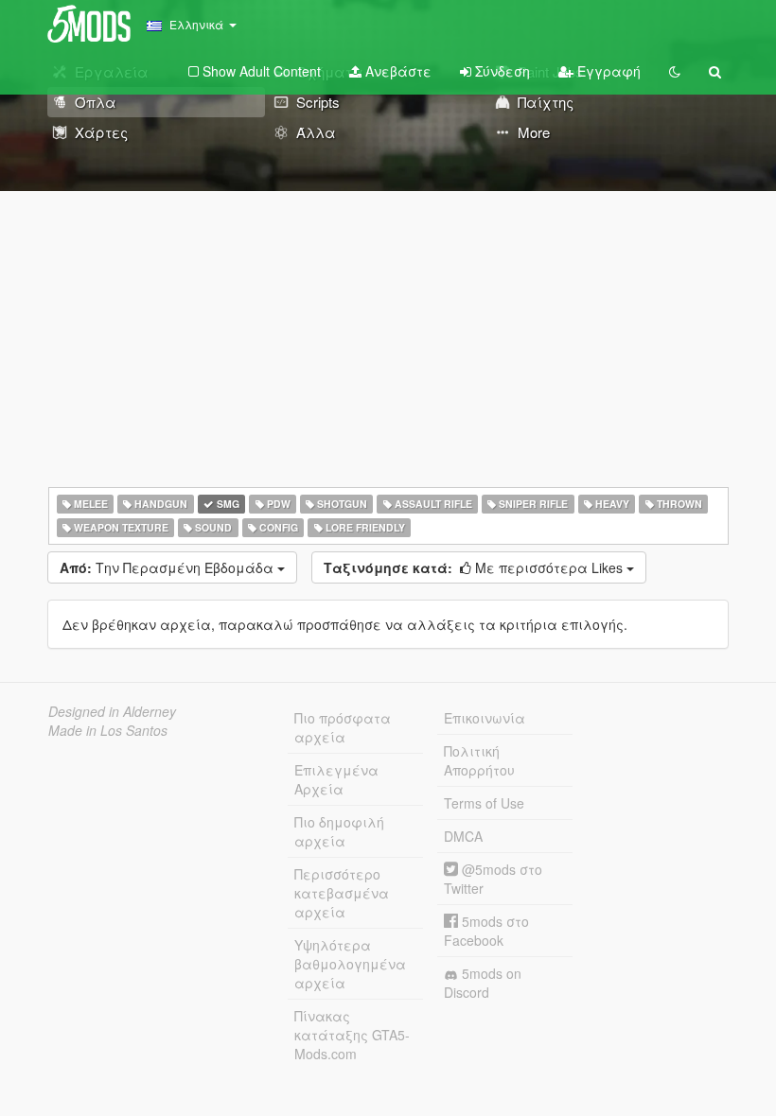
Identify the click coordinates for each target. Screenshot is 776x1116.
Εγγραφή (607, 70)
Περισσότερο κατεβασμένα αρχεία (341, 892)
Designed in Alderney (112, 711)
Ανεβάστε (397, 70)
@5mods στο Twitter (493, 879)
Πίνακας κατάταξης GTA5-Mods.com (352, 1034)
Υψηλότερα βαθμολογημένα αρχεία (350, 963)
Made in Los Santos (108, 730)
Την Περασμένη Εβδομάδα (168, 567)
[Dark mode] (675, 71)
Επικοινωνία (484, 717)
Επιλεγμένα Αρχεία (336, 779)
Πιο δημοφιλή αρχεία (339, 831)
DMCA (463, 836)
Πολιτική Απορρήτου (479, 760)
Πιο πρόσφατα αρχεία (342, 727)
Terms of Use (484, 802)
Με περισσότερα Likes (475, 567)
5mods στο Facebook (486, 931)
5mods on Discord (482, 983)
